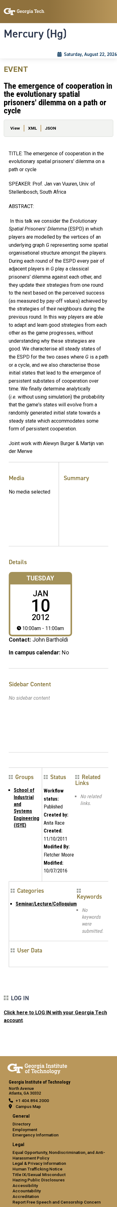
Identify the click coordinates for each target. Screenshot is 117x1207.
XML (32, 128)
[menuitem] (58, 1126)
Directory (21, 1123)
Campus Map (28, 1106)
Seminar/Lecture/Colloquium (46, 904)
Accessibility (25, 1185)
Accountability (26, 1190)
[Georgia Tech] (37, 1067)
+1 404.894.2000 (32, 1100)
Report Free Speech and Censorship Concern (56, 1202)
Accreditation (25, 1196)
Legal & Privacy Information (39, 1163)
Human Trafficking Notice (37, 1168)
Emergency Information (35, 1134)
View (15, 128)
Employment (24, 1129)
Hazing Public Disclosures (38, 1179)
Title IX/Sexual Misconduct (39, 1174)
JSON (50, 128)
